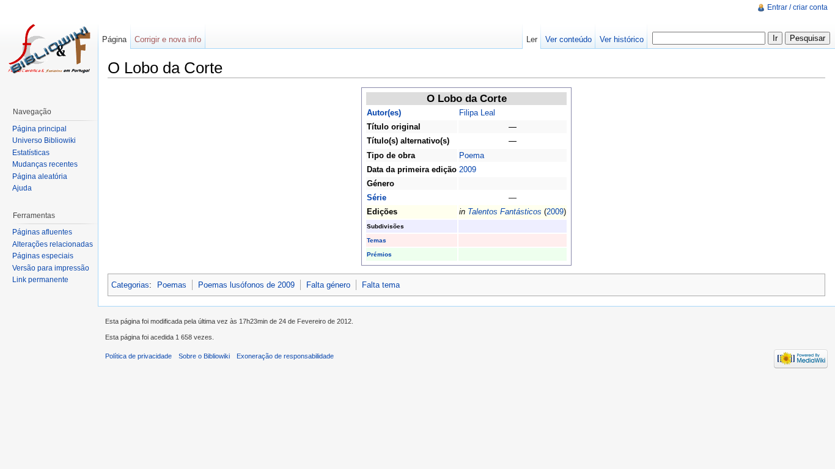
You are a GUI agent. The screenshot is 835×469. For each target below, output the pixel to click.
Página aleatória (39, 176)
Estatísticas (31, 152)
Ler (531, 39)
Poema (471, 155)
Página (114, 39)
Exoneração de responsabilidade (285, 356)
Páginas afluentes (42, 232)
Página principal (39, 129)
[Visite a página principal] (49, 49)
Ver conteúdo (568, 39)
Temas (376, 240)
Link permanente (40, 279)
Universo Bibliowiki (44, 140)
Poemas (171, 284)
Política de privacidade (138, 356)
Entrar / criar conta (797, 7)
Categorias (130, 284)
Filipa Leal (477, 112)
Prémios (379, 254)
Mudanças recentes (45, 164)
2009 (467, 169)
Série (376, 197)
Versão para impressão (50, 268)
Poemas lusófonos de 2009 (246, 284)
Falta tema (381, 284)
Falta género (328, 284)
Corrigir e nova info (167, 39)
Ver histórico (622, 39)
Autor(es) (384, 112)
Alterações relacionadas (52, 244)
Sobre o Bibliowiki (204, 356)
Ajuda (22, 188)
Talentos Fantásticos (505, 211)
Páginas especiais (42, 256)
